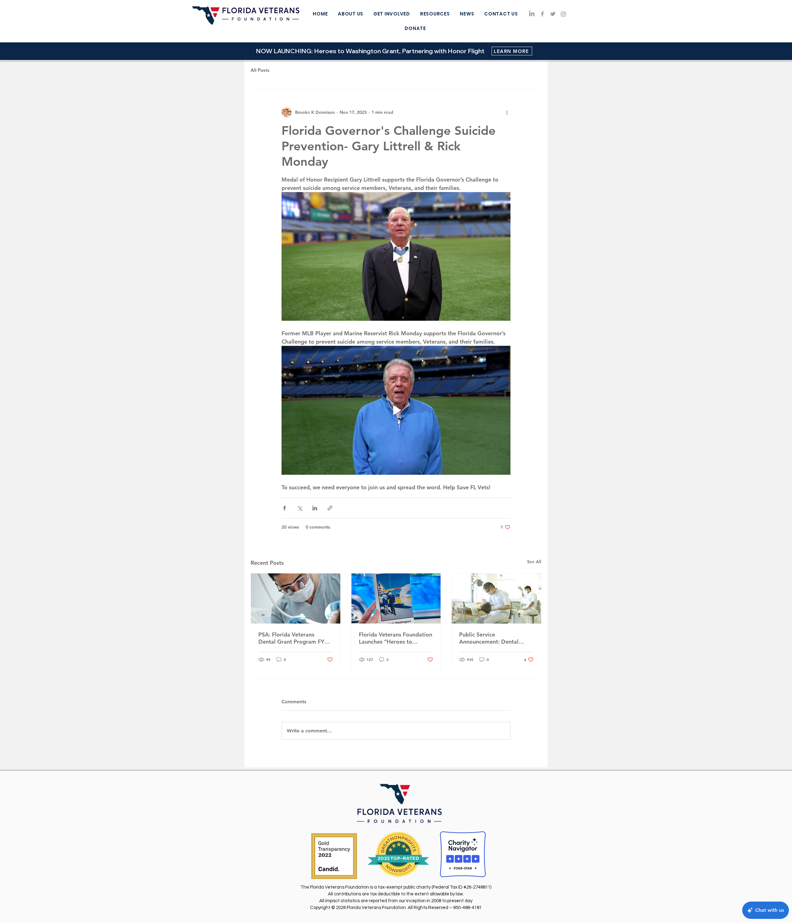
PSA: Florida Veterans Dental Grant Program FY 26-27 (291, 638)
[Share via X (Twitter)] (300, 508)
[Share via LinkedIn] (315, 508)
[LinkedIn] (531, 14)
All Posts (260, 70)
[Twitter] (552, 14)
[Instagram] (563, 14)
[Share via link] (330, 508)
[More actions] (506, 112)
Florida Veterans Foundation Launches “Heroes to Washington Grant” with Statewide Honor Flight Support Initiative (395, 638)
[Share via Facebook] (284, 508)
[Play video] (396, 256)
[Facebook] (542, 14)
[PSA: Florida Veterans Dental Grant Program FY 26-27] (295, 598)
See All (534, 561)
